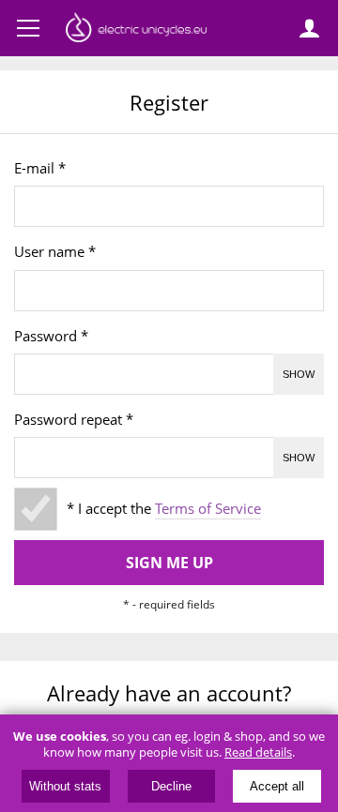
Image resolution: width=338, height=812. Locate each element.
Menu (28, 28)
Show (299, 374)
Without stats (65, 786)
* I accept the (164, 509)
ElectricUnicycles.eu (136, 30)
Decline (171, 786)
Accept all (277, 786)
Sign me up (169, 562)
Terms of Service (208, 509)
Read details (258, 752)
